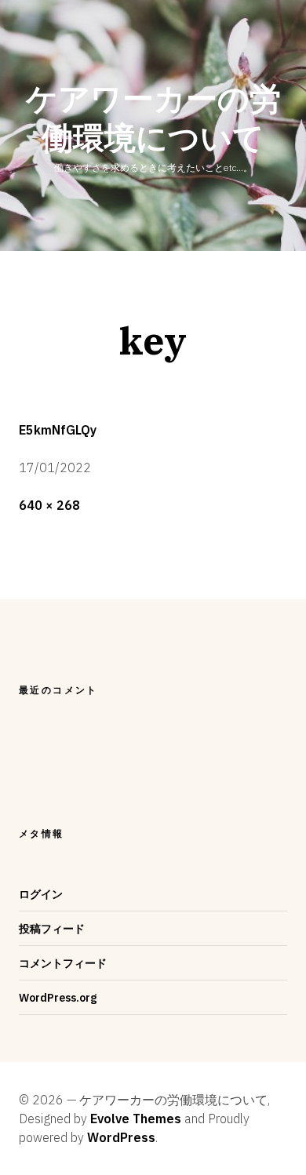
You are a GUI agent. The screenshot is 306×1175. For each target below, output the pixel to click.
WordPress (121, 1137)
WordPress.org (58, 998)
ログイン (41, 894)
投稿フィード (52, 929)
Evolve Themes (135, 1118)
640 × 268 (49, 505)
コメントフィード (63, 963)
